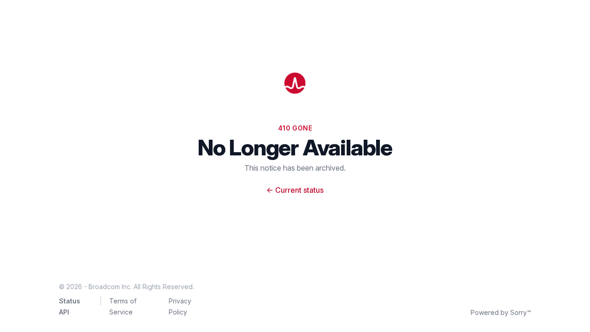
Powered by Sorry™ (501, 312)
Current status (295, 190)
